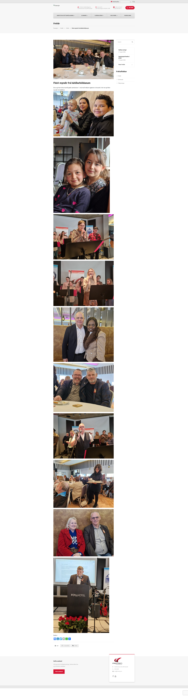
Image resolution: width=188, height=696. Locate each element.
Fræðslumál (127, 15)
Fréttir (75, 645)
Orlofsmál (113, 15)
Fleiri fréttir (121, 64)
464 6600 (131, 7)
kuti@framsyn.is (118, 671)
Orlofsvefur (116, 1)
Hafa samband (59, 671)
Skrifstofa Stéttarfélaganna (65, 15)
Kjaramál (84, 15)
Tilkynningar (121, 83)
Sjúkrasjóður (99, 15)
